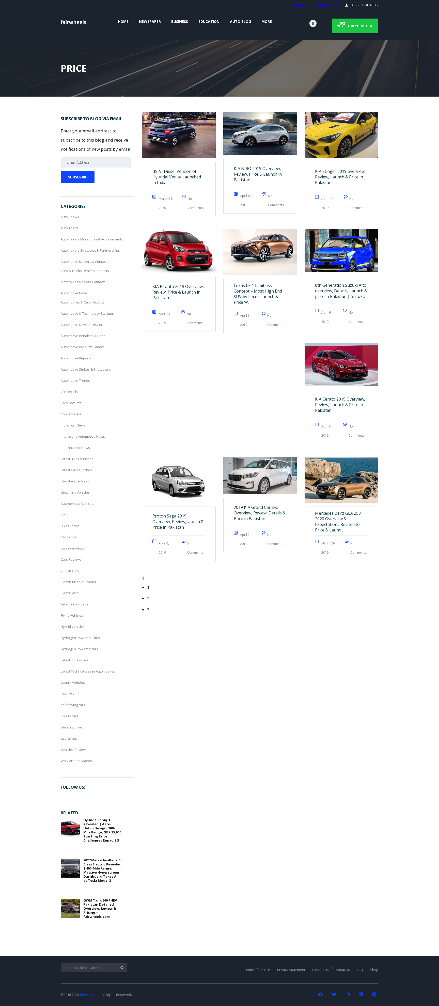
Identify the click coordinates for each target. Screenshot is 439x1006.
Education (209, 21)
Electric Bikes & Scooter (78, 582)
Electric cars (70, 593)
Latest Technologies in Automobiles (88, 671)
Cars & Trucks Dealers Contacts (85, 270)
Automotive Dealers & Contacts (84, 261)
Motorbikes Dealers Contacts (83, 282)
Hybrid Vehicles (73, 626)
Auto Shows (70, 217)
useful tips (69, 738)
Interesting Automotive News (83, 436)
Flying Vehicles (72, 615)
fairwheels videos (74, 604)
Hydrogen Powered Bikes (80, 637)
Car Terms (68, 537)
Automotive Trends (75, 380)
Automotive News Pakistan (81, 324)
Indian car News (73, 425)
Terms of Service (257, 969)
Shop (374, 969)
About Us (343, 969)
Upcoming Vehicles (75, 492)
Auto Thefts (70, 228)
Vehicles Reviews (74, 749)
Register (371, 5)
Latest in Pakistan (74, 660)
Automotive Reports (76, 358)
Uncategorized (72, 727)
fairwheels (88, 994)
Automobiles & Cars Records (82, 302)
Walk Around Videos (76, 760)
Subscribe (77, 177)
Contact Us (320, 969)
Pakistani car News (75, 481)
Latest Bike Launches (77, 458)
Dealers (300, 5)
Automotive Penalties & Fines (83, 335)
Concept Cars (71, 414)
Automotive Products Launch (83, 347)
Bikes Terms (70, 526)
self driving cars (73, 705)
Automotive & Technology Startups (87, 313)
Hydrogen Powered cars (79, 649)
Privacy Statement (291, 969)
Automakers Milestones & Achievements (92, 239)
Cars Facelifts (71, 403)
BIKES (65, 514)
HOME (123, 21)
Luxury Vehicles (73, 682)
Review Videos (72, 693)
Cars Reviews (71, 559)
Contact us (326, 5)
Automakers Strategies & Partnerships (90, 250)
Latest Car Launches (76, 470)
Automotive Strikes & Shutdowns (86, 369)
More (266, 21)
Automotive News (74, 293)
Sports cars (69, 716)
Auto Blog (240, 21)
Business (179, 21)
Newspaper (150, 21)
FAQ (360, 969)
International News (75, 447)
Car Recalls (69, 391)
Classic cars (70, 570)
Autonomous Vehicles (77, 503)
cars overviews (72, 548)
